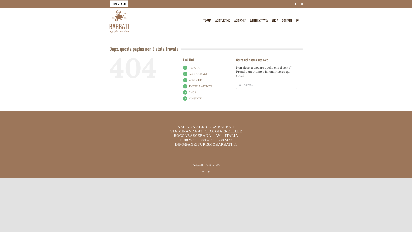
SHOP (192, 92)
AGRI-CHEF (196, 80)
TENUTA (194, 67)
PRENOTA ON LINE (119, 3)
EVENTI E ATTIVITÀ (200, 86)
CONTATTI (195, 98)
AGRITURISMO (198, 73)
